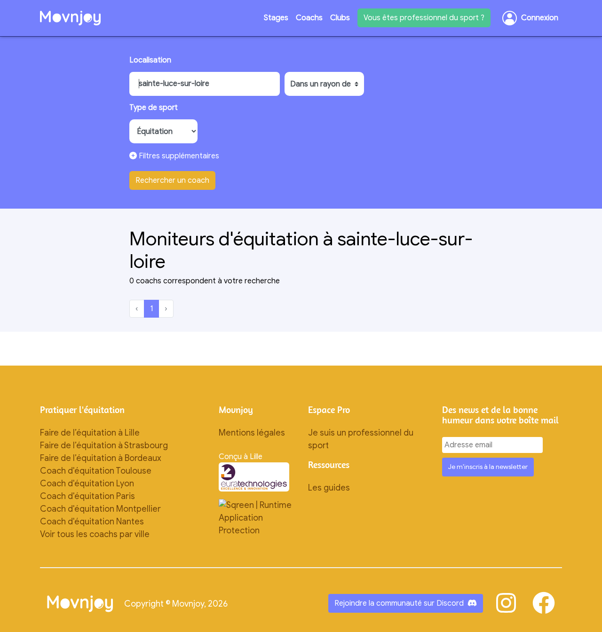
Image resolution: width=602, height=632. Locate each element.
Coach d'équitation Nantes (92, 521)
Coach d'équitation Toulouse (95, 471)
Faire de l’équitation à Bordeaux (100, 458)
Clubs (340, 18)
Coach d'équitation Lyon (87, 483)
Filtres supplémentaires (178, 156)
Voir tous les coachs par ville (95, 534)
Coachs (309, 18)
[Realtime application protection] (256, 517)
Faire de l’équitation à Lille (90, 433)
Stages (276, 18)
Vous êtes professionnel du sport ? (424, 18)
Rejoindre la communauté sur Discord (399, 603)
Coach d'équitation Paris (87, 496)
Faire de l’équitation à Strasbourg (104, 445)
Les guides (329, 488)
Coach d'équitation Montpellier (100, 509)
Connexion (539, 18)
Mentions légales (252, 433)
